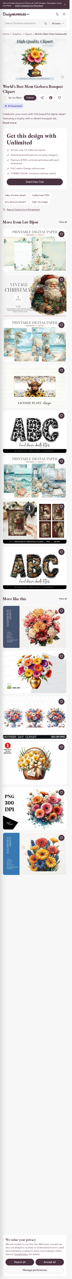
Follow (30, 97)
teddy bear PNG (41, 195)
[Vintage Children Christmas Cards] (34, 523)
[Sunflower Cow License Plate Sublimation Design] (34, 386)
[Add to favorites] (59, 97)
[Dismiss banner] (65, 4)
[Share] (42, 97)
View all (63, 222)
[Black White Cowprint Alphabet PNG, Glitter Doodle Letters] (34, 432)
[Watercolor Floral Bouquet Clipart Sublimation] (34, 627)
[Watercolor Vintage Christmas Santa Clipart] (34, 296)
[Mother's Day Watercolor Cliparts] (34, 718)
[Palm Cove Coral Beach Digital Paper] (34, 341)
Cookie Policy (21, 1254)
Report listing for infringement (23, 209)
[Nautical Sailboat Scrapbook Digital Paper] (34, 477)
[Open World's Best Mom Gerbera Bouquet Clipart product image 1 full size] (35, 59)
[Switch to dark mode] (57, 14)
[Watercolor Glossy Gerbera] (34, 808)
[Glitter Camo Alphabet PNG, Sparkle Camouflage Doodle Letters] (34, 568)
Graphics (17, 34)
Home (6, 34)
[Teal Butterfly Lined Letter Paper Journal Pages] (34, 250)
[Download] (54, 234)
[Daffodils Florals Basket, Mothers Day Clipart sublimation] (34, 763)
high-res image (40, 202)
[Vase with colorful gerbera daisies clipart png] (34, 672)
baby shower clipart (15, 195)
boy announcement (15, 202)
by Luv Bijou (15, 97)
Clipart (28, 34)
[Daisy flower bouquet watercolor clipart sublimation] (34, 854)
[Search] (46, 23)
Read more (10, 122)
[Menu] (64, 14)
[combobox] (23, 23)
